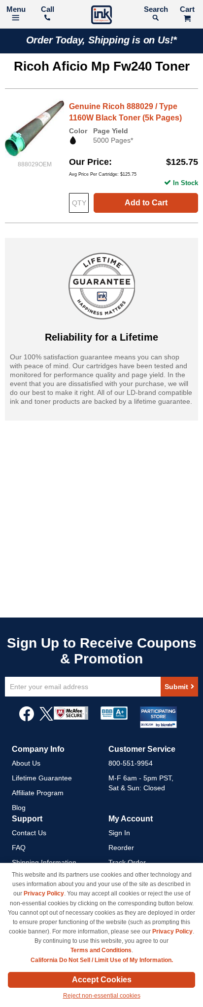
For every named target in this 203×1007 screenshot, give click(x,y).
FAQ (19, 848)
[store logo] (101, 16)
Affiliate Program (38, 793)
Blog (19, 808)
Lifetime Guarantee (42, 778)
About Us (26, 763)
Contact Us (29, 833)
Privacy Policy (44, 893)
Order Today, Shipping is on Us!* (101, 40)
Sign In (119, 833)
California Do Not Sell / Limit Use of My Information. (102, 960)
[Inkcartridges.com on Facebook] (26, 719)
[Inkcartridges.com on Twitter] (46, 719)
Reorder (121, 848)
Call (47, 9)
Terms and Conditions (101, 950)
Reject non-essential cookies (101, 995)
